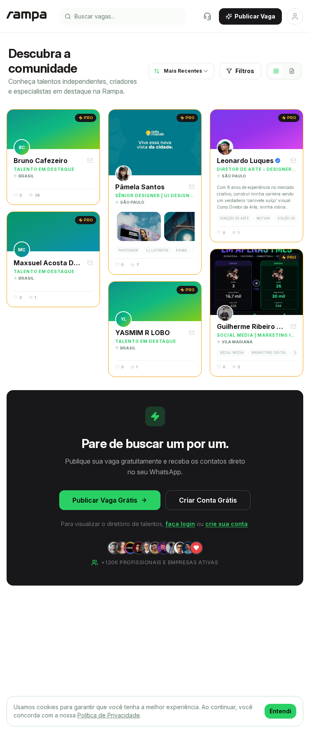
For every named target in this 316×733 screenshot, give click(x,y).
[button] (53, 157)
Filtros (244, 70)
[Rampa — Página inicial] (26, 16)
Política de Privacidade (108, 715)
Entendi (280, 711)
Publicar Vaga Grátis (104, 500)
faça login (180, 523)
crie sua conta (226, 523)
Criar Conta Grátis (208, 500)
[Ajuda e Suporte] (207, 16)
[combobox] (181, 71)
